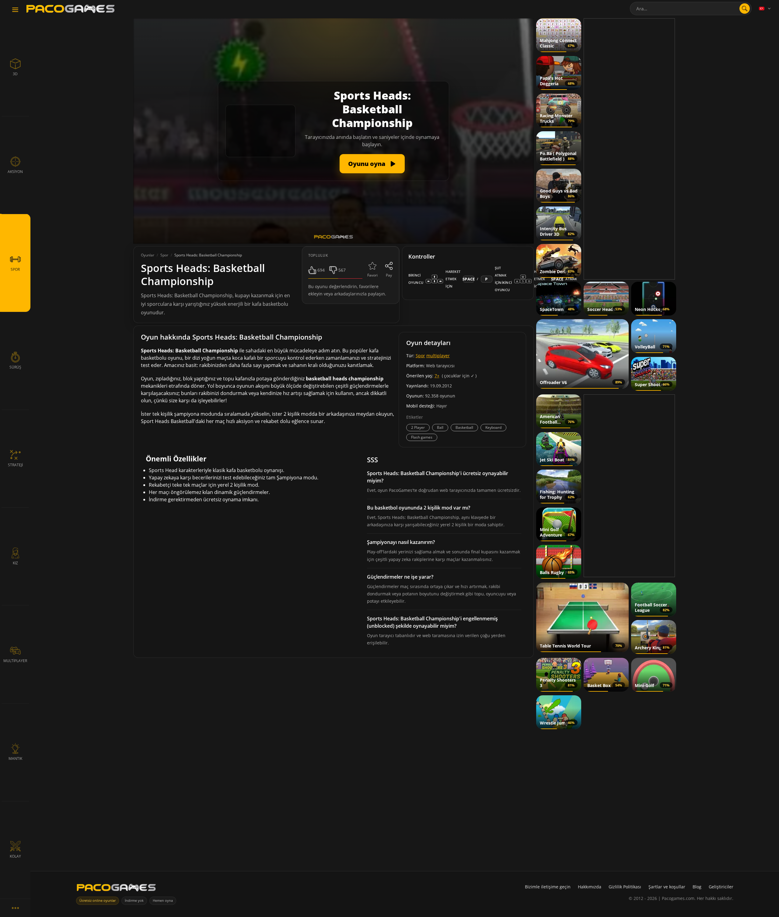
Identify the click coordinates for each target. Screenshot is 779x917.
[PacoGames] (116, 888)
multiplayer (438, 355)
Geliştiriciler (721, 887)
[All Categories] (15, 908)
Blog (697, 887)
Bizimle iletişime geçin (548, 887)
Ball (440, 427)
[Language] (765, 8)
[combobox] (691, 8)
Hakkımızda (589, 887)
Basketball (464, 427)
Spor (420, 355)
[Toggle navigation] (15, 10)
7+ (437, 376)
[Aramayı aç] (744, 8)
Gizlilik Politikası (625, 887)
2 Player (418, 427)
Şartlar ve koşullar (666, 887)
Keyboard (493, 427)
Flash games (421, 437)
